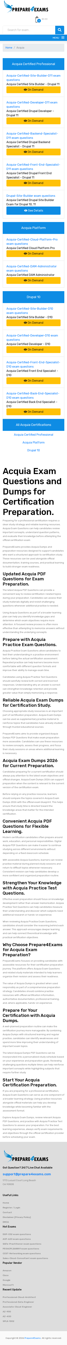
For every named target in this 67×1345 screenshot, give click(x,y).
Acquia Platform (34, 442)
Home (9, 47)
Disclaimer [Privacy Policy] (17, 1217)
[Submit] (59, 30)
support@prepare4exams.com (27, 1174)
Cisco (6, 1275)
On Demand (35, 89)
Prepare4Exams (32, 1338)
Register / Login (11, 1207)
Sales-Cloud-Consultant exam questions (25, 1258)
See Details (35, 210)
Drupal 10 (33, 450)
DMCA (6, 1222)
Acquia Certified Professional (33, 434)
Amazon (7, 1270)
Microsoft (8, 1285)
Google (6, 1280)
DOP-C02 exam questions (17, 1234)
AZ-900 (7, 1311)
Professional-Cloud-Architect (19, 1297)
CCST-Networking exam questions (22, 1253)
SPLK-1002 (8, 1321)
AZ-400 (7, 1316)
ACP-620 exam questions (17, 1239)
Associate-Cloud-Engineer (17, 1307)
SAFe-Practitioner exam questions (22, 1244)
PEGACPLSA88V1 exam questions (21, 1248)
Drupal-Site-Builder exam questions (30, 195)
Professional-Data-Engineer (18, 1302)
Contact (7, 1212)
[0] (36, 19)
